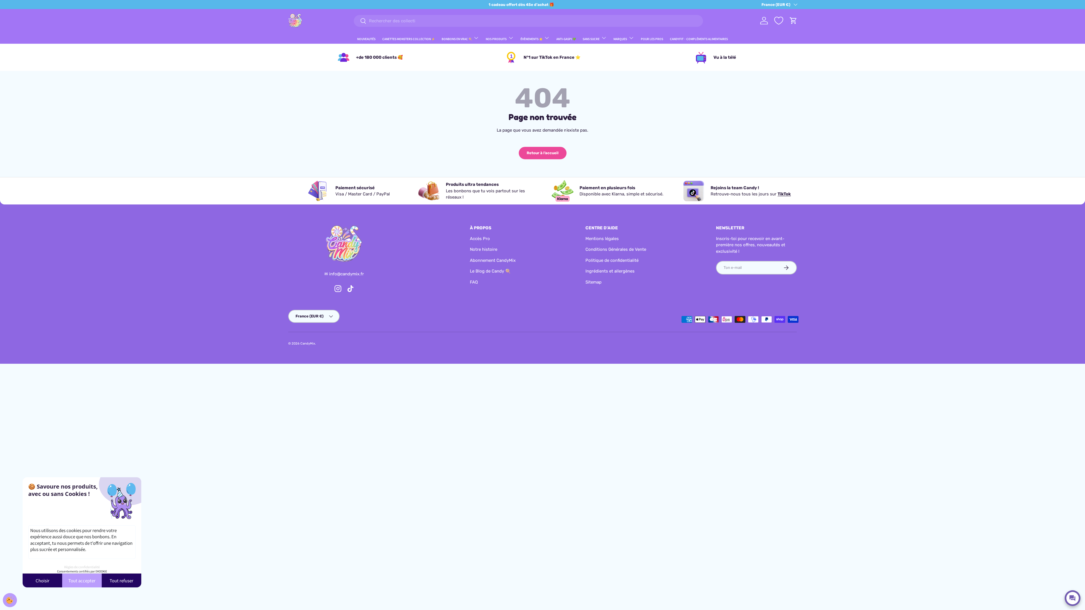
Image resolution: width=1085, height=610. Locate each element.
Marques (620, 39)
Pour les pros (652, 39)
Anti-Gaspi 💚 (566, 39)
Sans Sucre (591, 39)
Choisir (42, 580)
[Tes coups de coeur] (778, 20)
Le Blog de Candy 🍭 (490, 271)
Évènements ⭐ (531, 39)
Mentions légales (602, 238)
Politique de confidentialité (612, 260)
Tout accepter (82, 580)
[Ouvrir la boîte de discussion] (1072, 598)
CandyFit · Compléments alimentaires (699, 39)
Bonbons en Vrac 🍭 (457, 39)
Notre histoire (483, 249)
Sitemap (593, 282)
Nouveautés (366, 39)
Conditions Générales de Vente (615, 249)
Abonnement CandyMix (493, 260)
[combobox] (528, 21)
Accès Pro (480, 238)
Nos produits (496, 39)
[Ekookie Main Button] (10, 600)
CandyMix (307, 343)
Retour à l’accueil (543, 153)
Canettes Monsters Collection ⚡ (408, 39)
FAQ (474, 282)
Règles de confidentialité (82, 567)
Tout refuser (121, 580)
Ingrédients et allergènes (610, 271)
